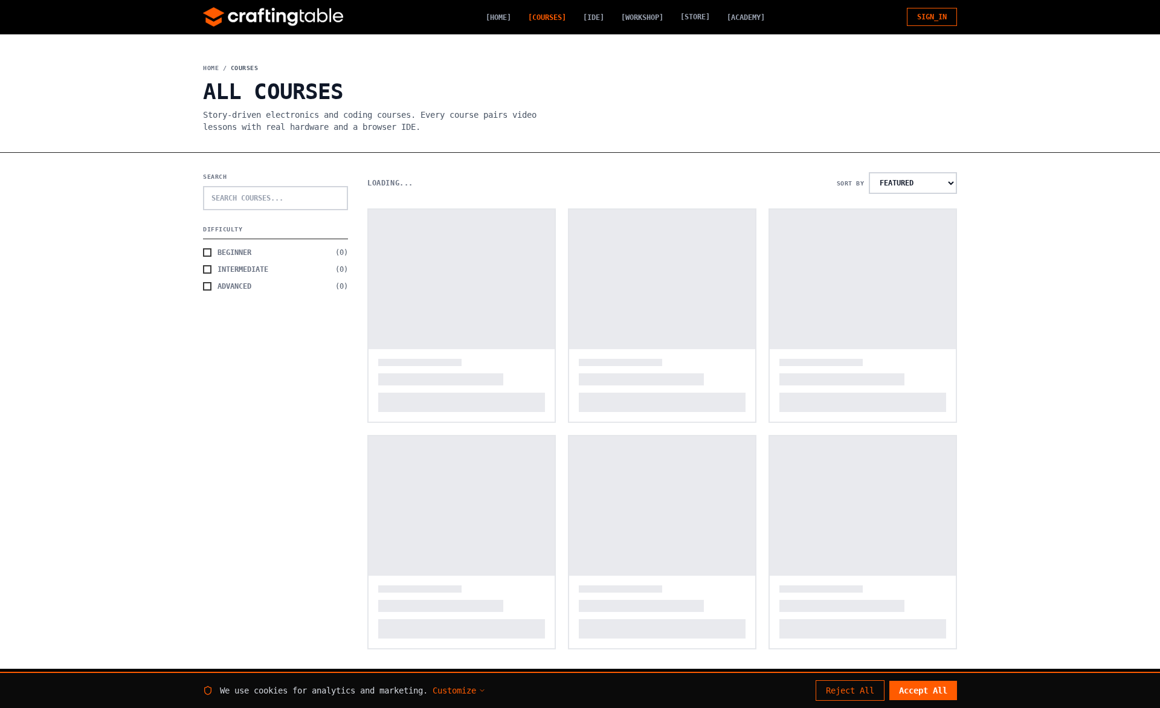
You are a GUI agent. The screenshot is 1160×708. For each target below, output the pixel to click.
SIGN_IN (932, 17)
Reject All (850, 690)
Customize (454, 690)
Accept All (923, 690)
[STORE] (695, 17)
